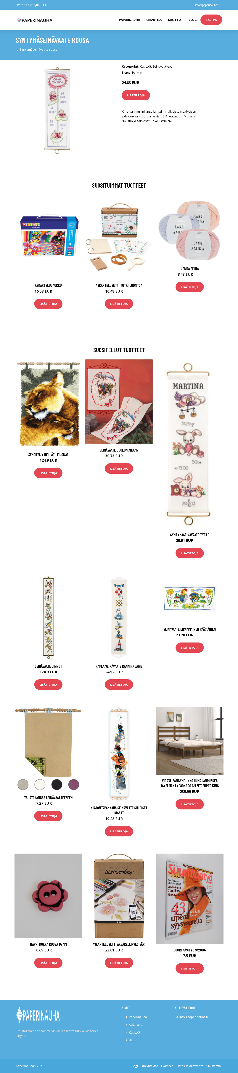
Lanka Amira (190, 268)
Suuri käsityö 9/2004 (190, 950)
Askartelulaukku (48, 285)
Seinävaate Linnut (48, 666)
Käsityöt (175, 20)
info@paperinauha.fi (207, 5)
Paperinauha (138, 1017)
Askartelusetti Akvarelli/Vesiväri (119, 944)
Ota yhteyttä (149, 1066)
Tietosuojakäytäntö (189, 1066)
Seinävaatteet (162, 66)
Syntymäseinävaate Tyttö (189, 534)
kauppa (211, 20)
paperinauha (129, 20)
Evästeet (167, 1066)
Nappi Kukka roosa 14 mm (48, 944)
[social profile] (44, 5)
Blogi (193, 20)
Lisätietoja (136, 95)
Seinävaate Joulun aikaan (119, 450)
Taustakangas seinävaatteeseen (48, 797)
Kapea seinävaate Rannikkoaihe (119, 666)
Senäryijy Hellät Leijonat (48, 454)
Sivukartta (213, 1066)
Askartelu (154, 20)
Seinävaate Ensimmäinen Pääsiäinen (189, 629)
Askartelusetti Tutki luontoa (119, 285)
